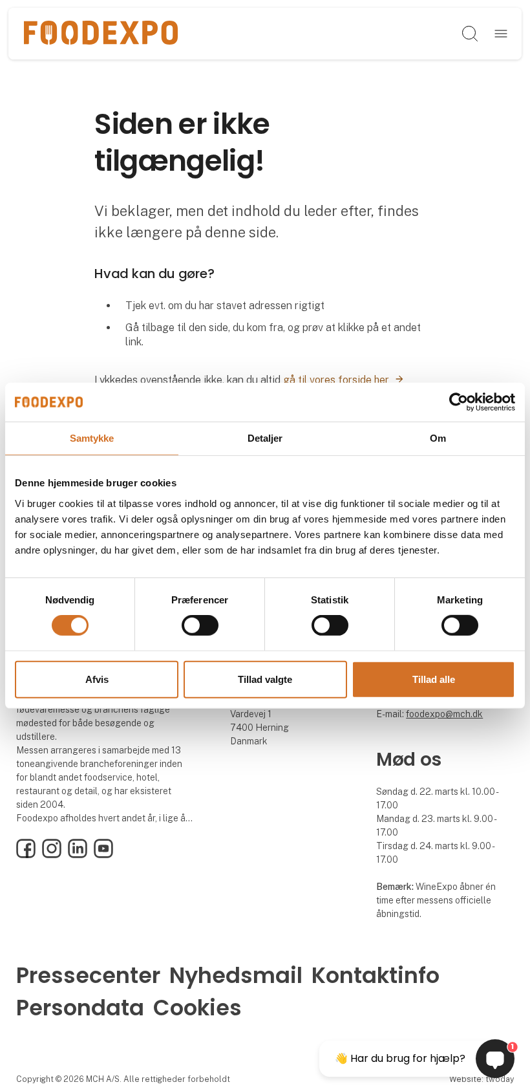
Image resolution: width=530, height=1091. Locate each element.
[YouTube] (103, 855)
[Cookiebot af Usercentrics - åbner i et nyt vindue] (458, 401)
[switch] (200, 625)
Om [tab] (438, 437)
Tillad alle (433, 679)
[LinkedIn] (77, 855)
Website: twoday (481, 1079)
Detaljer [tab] (265, 437)
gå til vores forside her (336, 380)
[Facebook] (26, 855)
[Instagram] (51, 855)
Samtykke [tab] (92, 437)
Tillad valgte (265, 679)
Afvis (97, 679)
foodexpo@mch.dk (444, 714)
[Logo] (100, 34)
